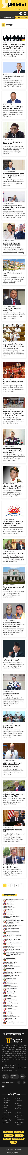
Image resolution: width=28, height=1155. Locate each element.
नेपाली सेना (9, 982)
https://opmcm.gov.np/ (10, 901)
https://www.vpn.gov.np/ (10, 963)
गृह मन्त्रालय (9, 903)
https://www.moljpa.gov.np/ (11, 919)
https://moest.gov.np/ (10, 929)
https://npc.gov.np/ (9, 980)
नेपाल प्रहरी (8, 985)
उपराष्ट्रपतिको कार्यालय (11, 962)
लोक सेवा (18, 1101)
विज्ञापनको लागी (13, 1076)
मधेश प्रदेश (8, 999)
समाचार (5, 1098)
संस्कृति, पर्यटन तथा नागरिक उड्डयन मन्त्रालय (14, 936)
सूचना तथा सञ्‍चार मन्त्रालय (12, 932)
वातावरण (18, 1106)
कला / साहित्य (6, 1120)
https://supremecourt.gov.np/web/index (13, 966)
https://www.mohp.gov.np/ (11, 926)
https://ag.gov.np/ (9, 976)
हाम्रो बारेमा (4, 1076)
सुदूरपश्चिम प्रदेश (10, 1015)
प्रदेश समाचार (19, 1120)
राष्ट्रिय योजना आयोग (11, 979)
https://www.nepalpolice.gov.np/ (12, 986)
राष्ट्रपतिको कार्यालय (10, 959)
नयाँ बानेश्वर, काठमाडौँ (9, 1068)
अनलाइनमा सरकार (18, 1116)
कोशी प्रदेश (9, 995)
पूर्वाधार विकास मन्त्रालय (11, 1019)
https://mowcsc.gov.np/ (10, 957)
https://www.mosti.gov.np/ (11, 1023)
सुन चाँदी (14, 1142)
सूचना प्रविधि (6, 1113)
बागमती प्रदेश (9, 1002)
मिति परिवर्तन (19, 1135)
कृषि (17, 1103)
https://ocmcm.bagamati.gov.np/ (12, 1003)
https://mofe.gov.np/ (10, 940)
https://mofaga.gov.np (10, 923)
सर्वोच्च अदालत (9, 965)
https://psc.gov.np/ (9, 970)
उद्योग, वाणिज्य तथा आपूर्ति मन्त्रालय (14, 943)
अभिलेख (18, 1113)
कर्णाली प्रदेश (9, 1012)
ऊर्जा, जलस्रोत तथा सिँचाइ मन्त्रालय (14, 946)
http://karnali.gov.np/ (10, 1013)
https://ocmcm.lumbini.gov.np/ (11, 1009)
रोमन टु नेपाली (8, 1132)
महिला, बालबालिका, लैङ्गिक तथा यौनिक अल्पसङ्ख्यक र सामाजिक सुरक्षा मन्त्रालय (15, 954)
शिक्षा (4, 1118)
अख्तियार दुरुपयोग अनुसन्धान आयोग (14, 972)
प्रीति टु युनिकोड (8, 1135)
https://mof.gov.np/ (9, 911)
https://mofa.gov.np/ (10, 914)
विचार (4, 1110)
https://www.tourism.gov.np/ (11, 937)
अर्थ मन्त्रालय (9, 910)
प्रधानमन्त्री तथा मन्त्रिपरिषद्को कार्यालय (15, 900)
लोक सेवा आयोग (10, 969)
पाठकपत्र (5, 1123)
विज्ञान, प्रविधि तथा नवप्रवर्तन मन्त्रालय (14, 1022)
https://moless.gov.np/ (10, 950)
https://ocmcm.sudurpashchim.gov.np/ (13, 1016)
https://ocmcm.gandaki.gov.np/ (12, 1006)
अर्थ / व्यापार (19, 1108)
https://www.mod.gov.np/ (10, 907)
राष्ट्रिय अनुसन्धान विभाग (11, 992)
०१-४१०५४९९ (23, 1068)
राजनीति (5, 1105)
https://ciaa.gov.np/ (9, 973)
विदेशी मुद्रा (6, 1139)
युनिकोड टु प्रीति (18, 1132)
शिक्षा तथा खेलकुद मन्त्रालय (12, 929)
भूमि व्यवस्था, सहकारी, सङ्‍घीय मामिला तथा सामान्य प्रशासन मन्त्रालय (15, 921)
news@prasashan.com (10, 1070)
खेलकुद (18, 1125)
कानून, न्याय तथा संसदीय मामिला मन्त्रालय (13, 917)
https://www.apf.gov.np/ (10, 990)
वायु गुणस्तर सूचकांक (18, 1139)
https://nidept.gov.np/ (10, 993)
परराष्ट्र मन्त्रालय (9, 913)
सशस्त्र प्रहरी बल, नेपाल (11, 989)
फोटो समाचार (19, 1122)
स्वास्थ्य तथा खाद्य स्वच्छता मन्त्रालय (14, 925)
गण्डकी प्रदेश (9, 1005)
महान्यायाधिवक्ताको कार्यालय (12, 975)
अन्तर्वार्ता (18, 1098)
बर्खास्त (7, 25)
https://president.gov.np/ (10, 960)
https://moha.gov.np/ (10, 904)
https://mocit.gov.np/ (10, 933)
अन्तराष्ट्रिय (5, 1115)
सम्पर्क (22, 1076)
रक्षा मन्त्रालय (9, 906)
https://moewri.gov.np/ (10, 947)
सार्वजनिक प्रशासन (6, 1102)
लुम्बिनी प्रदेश (9, 1009)
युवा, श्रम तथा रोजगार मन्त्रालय (13, 950)
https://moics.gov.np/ (10, 944)
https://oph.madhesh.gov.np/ (11, 999)
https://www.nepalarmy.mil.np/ (11, 983)
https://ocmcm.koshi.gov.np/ (11, 996)
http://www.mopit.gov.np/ (10, 1019)
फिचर (4, 1108)
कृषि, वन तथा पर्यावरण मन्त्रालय (13, 940)
